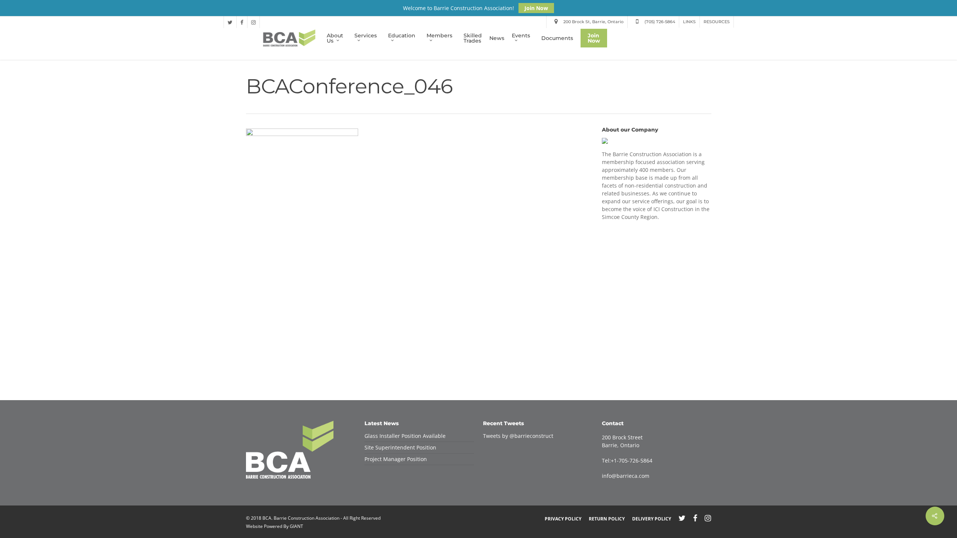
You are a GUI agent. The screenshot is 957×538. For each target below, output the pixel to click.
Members (439, 36)
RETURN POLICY (607, 519)
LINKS (689, 21)
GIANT (296, 526)
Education (401, 36)
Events (521, 36)
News (496, 38)
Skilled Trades (473, 38)
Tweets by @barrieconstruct (518, 435)
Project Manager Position (395, 459)
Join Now (536, 8)
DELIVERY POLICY (651, 519)
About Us (335, 38)
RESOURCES (717, 21)
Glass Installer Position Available (405, 435)
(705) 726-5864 (659, 21)
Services (365, 36)
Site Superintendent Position (400, 447)
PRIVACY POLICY (563, 519)
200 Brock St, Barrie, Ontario (593, 21)
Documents (557, 38)
